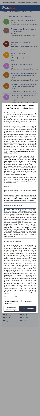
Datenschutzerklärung (11, 301)
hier (15, 153)
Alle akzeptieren (28, 309)
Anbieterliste (8, 303)
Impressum (28, 301)
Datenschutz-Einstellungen (11, 309)
